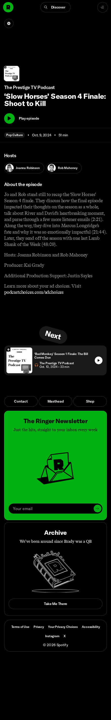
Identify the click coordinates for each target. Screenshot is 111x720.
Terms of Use (20, 627)
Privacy (39, 627)
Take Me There (55, 603)
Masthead (55, 401)
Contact (21, 401)
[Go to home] (8, 7)
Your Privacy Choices (63, 627)
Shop (90, 401)
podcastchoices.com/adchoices (34, 292)
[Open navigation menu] (102, 7)
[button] (56, 7)
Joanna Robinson (28, 168)
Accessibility (91, 627)
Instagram (52, 636)
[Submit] (97, 508)
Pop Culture (14, 135)
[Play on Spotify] (8, 23)
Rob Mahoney (67, 168)
